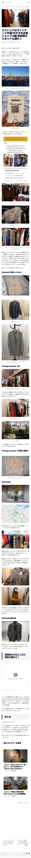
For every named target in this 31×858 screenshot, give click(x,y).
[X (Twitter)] (26, 853)
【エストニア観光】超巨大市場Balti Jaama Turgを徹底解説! (22, 842)
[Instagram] (24, 853)
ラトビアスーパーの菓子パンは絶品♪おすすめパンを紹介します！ (8, 842)
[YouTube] (29, 853)
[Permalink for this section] (23, 272)
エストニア (13, 42)
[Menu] (28, 2)
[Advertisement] (15, 821)
